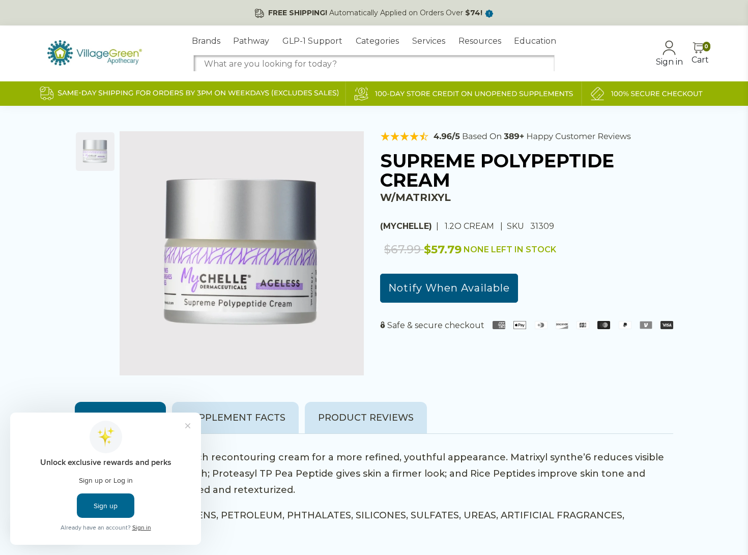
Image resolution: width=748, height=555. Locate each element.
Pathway (251, 41)
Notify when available (449, 288)
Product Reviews (366, 417)
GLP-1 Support (312, 41)
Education (535, 41)
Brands (206, 41)
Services (428, 41)
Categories (377, 41)
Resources (479, 41)
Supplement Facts (235, 417)
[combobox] (374, 64)
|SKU (513, 226)
